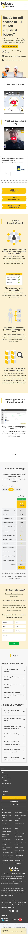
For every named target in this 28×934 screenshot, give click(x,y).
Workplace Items (18, 863)
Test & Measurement (19, 844)
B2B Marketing (5, 780)
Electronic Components (6, 828)
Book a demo (14, 596)
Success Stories (5, 791)
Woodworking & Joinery (19, 860)
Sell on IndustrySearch (10, 46)
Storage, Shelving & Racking (20, 842)
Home (3, 772)
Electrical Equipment (6, 826)
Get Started (21, 567)
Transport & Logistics (19, 847)
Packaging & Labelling (19, 823)
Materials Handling (18, 812)
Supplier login (14, 801)
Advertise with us (5, 788)
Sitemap (3, 794)
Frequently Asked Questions (15, 576)
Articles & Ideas (5, 775)
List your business (14, 798)
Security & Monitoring (19, 839)
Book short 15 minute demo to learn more (14, 573)
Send (14, 643)
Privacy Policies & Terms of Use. (21, 924)
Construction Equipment (7, 820)
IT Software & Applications (7, 855)
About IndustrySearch (6, 777)
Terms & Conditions (14, 579)
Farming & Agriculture (6, 831)
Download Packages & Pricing (14, 594)
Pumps (16, 831)
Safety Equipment (18, 836)
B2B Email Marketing (6, 783)
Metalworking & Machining (20, 815)
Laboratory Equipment (6, 858)
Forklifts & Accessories (6, 839)
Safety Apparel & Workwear (20, 833)
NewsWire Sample (5, 786)
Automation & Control (6, 812)
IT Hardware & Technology (7, 852)
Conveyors (4, 823)
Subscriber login (14, 805)
